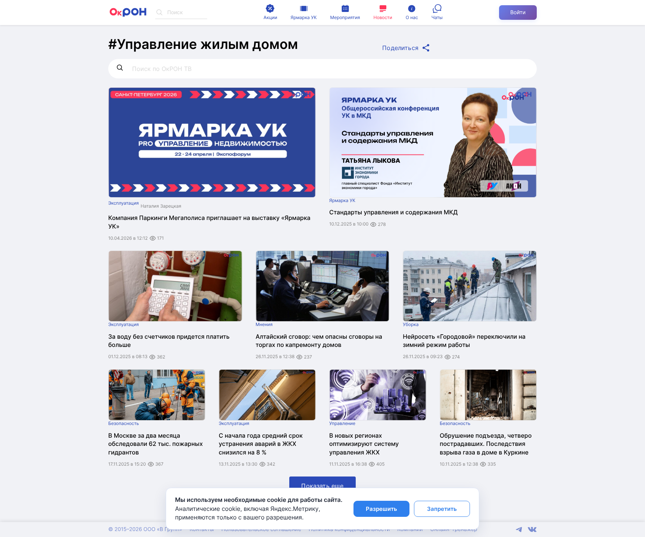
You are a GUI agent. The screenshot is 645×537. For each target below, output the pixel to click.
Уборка (410, 324)
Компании (410, 529)
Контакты (202, 529)
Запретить (442, 508)
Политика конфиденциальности (349, 529)
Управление (342, 423)
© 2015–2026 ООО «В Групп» (145, 529)
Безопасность (123, 423)
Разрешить (381, 508)
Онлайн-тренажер (453, 529)
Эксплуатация (123, 203)
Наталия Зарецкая (161, 206)
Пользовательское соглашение (261, 529)
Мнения (264, 324)
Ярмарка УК (342, 200)
